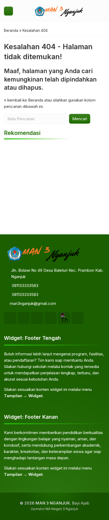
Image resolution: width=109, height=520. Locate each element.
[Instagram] (23, 318)
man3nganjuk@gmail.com (33, 303)
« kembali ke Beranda (23, 100)
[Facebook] (10, 318)
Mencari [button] (79, 118)
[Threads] (64, 318)
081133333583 (25, 285)
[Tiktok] (37, 318)
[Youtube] (50, 318)
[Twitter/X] (77, 318)
